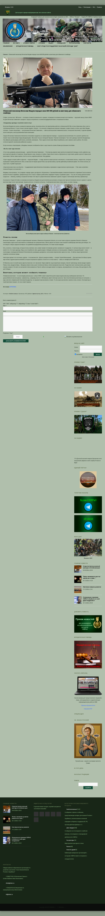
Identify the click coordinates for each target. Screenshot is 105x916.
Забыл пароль (85, 357)
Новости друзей (70, 849)
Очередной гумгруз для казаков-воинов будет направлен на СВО (35, 17)
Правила (99, 7)
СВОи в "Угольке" (61, 17)
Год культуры (70, 840)
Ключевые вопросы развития (92, 587)
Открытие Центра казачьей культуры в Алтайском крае (91, 567)
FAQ (94, 7)
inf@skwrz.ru (9, 894)
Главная (5, 54)
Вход (80, 7)
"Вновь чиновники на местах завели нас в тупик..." (91, 577)
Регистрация (87, 7)
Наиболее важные (13, 293)
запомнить (79, 354)
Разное (68, 846)
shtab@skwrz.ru (10, 883)
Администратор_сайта (37, 293)
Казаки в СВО (88, 558)
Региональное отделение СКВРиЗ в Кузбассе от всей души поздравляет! (91, 599)
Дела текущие (70, 828)
